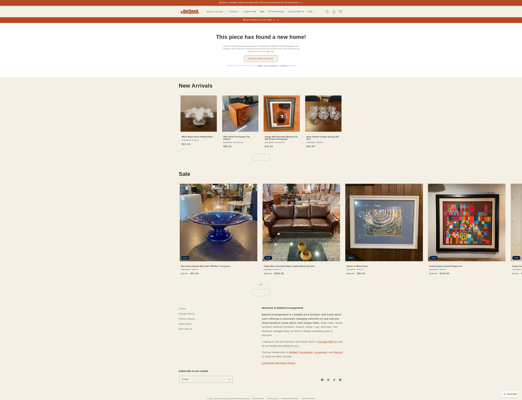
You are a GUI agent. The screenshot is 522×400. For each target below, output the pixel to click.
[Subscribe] (229, 379)
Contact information (290, 398)
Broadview (273, 65)
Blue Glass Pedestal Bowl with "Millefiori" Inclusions (205, 266)
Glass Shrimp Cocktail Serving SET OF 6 (322, 138)
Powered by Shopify (241, 399)
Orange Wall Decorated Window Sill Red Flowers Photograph (281, 138)
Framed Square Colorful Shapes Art (445, 266)
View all (261, 157)
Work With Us (185, 329)
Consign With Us (187, 314)
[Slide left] (255, 285)
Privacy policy (273, 398)
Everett (266, 65)
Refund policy (258, 398)
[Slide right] (267, 285)
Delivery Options (187, 319)
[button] (216, 11)
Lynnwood (283, 65)
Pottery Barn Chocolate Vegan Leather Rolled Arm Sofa (289, 266)
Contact (182, 308)
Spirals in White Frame (357, 266)
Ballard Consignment (223, 399)
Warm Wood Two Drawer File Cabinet (236, 138)
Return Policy (185, 324)
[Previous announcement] (180, 3)
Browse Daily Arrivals (261, 58)
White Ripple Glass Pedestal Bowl (197, 137)
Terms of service (308, 398)
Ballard (260, 65)
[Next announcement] (343, 3)
